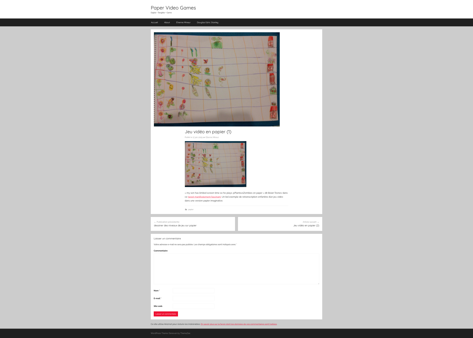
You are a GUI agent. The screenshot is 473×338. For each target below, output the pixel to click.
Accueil (154, 22)
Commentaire (161, 250)
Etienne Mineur (212, 137)
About (167, 22)
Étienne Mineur (183, 22)
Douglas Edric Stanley (207, 22)
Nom (157, 290)
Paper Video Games (173, 8)
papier (191, 209)
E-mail (157, 298)
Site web (158, 306)
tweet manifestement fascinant (204, 197)
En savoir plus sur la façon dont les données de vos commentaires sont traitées (239, 324)
